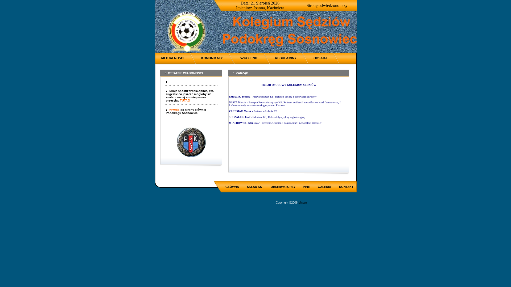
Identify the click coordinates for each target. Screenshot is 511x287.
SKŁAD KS (254, 186)
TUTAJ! (185, 100)
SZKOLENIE (249, 58)
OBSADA (321, 58)
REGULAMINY (285, 58)
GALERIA (324, 186)
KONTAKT (346, 186)
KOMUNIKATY (212, 58)
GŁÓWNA (232, 186)
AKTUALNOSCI (172, 58)
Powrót (174, 109)
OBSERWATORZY (283, 186)
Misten (302, 202)
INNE (306, 186)
